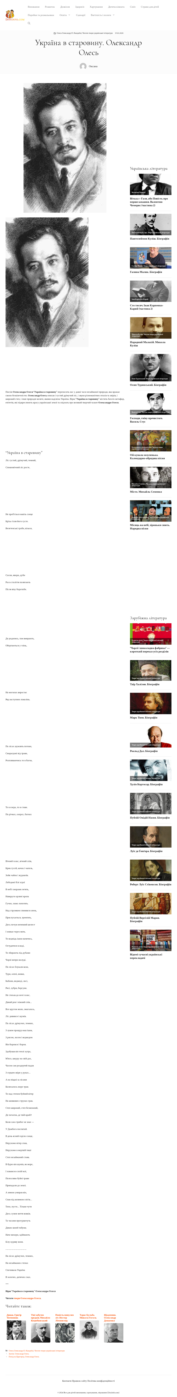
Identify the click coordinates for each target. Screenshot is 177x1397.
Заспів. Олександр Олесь (19, 1353)
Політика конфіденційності (101, 1380)
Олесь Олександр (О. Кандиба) (69, 33)
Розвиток (50, 6)
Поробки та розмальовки (41, 15)
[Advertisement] (65, 367)
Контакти (66, 1380)
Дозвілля (65, 6)
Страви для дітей (150, 6)
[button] (29, 23)
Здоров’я (79, 6)
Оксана (93, 66)
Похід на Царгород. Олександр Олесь (24, 1356)
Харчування (96, 6)
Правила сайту (79, 1380)
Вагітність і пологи (101, 15)
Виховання (33, 6)
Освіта (63, 15)
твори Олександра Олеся (27, 1298)
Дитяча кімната (116, 6)
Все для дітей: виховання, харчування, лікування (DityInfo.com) (91, 1392)
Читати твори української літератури (97, 33)
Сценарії (80, 15)
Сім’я (132, 6)
